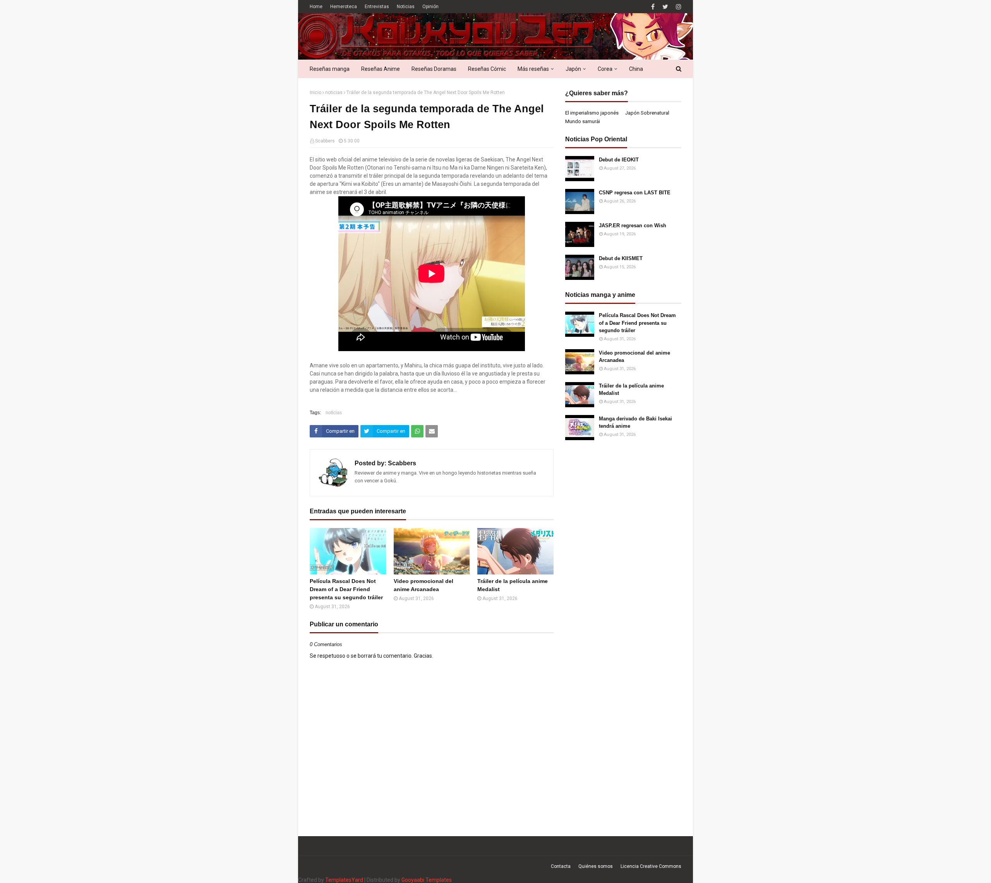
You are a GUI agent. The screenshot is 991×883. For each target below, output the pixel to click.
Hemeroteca (343, 6)
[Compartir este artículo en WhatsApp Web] (417, 431)
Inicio (315, 92)
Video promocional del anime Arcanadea (423, 585)
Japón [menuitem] (573, 69)
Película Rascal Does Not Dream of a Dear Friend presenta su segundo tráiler (346, 589)
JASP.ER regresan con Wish (632, 225)
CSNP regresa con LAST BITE (634, 192)
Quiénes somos (595, 866)
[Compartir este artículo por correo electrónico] (431, 431)
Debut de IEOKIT (619, 160)
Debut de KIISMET (621, 258)
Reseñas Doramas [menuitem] (433, 69)
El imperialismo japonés (592, 113)
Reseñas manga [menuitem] (330, 69)
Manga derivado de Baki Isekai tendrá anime (635, 422)
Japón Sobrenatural (647, 113)
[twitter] (665, 7)
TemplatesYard (344, 880)
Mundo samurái (582, 121)
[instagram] (677, 7)
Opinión (430, 6)
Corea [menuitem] (605, 69)
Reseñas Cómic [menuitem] (487, 69)
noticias (334, 92)
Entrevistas (377, 6)
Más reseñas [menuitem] (533, 69)
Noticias (406, 6)
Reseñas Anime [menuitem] (380, 69)
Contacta (561, 866)
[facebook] (653, 7)
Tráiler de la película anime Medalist (512, 585)
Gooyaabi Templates (426, 880)
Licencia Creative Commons (651, 866)
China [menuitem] (636, 69)
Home (316, 6)
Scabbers (325, 141)
